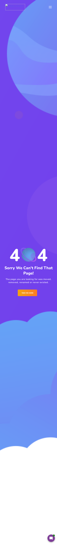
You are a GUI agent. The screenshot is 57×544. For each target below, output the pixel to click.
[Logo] (15, 7)
